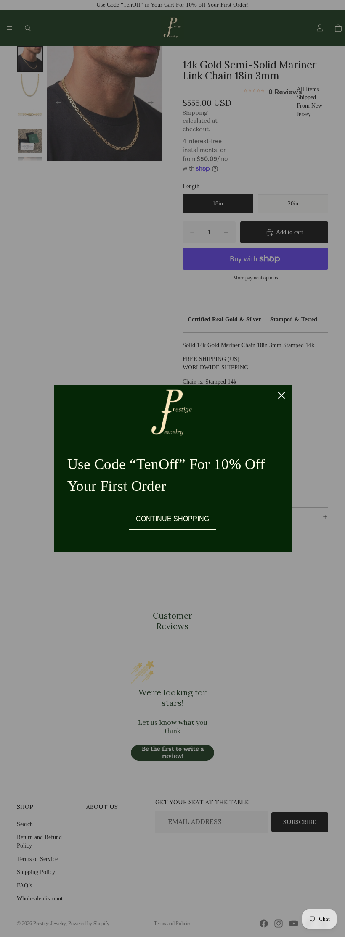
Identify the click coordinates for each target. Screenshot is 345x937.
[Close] (281, 395)
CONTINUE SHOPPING (172, 518)
